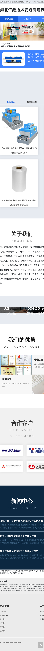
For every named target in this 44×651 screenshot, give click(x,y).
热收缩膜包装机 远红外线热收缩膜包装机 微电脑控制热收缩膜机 (19, 150)
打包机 (2, 623)
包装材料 (3, 631)
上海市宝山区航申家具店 (9, 588)
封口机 (2, 619)
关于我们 (27, 19)
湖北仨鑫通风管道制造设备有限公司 (11, 590)
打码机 (2, 627)
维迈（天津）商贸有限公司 (27, 588)
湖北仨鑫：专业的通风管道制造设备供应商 (21, 521)
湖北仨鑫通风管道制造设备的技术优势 (19, 551)
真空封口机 (4, 615)
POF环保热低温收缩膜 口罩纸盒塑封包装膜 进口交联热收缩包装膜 (19, 202)
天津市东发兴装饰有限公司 (20, 586)
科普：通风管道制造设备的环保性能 (18, 536)
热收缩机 (3, 611)
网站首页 (9, 19)
